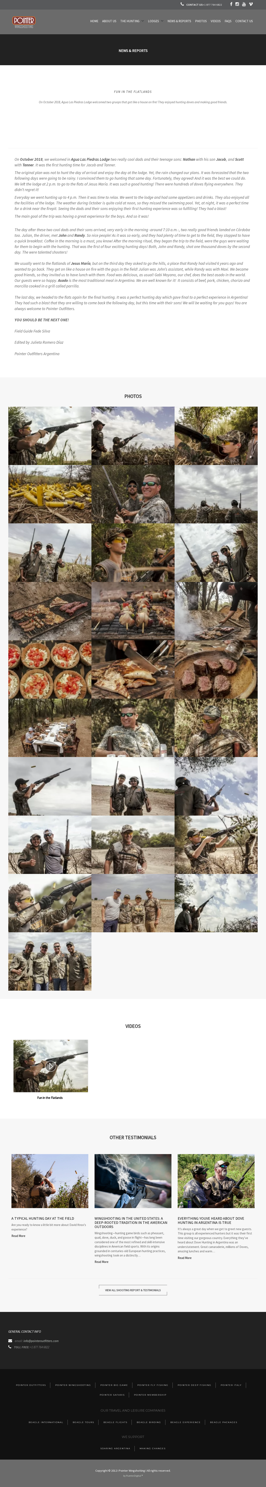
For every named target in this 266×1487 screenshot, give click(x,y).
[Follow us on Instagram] (237, 4)
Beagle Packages (223, 1422)
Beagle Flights (115, 1422)
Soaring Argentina (115, 1448)
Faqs (228, 21)
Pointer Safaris (112, 1395)
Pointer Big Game (114, 1385)
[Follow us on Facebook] (231, 4)
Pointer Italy (231, 1385)
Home (94, 21)
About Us (109, 21)
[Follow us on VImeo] (251, 4)
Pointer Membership (150, 1395)
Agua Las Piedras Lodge (90, 159)
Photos (201, 21)
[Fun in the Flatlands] (50, 1066)
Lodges (153, 21)
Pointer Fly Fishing (152, 1385)
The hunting (129, 21)
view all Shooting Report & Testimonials (133, 1290)
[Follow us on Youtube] (244, 4)
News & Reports (179, 21)
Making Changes (153, 1448)
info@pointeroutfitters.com (41, 1341)
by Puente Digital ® (133, 1475)
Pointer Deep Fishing (194, 1385)
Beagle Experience (185, 1422)
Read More (18, 1236)
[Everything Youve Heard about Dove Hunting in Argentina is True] (216, 1181)
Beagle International (46, 1422)
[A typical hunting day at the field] (49, 1181)
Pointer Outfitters (31, 1385)
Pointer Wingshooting (73, 1385)
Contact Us (244, 21)
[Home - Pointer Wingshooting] (23, 28)
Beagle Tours (83, 1422)
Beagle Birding (149, 1422)
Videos (216, 21)
